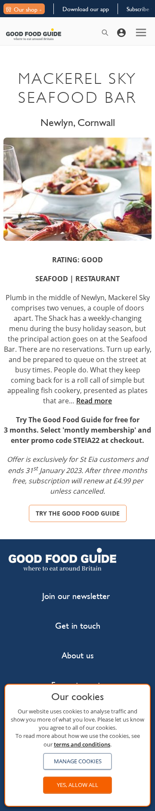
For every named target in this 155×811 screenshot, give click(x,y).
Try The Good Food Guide (78, 513)
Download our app (85, 9)
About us (78, 655)
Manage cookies (78, 761)
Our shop (25, 9)
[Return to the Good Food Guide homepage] (33, 34)
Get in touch (77, 626)
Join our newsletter (76, 596)
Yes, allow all (77, 785)
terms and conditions (82, 744)
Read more (94, 401)
